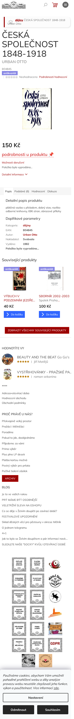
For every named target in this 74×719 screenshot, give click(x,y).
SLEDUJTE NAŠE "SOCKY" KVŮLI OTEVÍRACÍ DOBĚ (33, 544)
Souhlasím (52, 710)
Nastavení (35, 697)
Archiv (10, 478)
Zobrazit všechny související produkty (37, 330)
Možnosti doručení (13, 162)
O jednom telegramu (14, 527)
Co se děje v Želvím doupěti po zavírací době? (29, 511)
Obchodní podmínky (14, 403)
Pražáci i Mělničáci (13, 426)
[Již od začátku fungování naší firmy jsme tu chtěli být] (19, 644)
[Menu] (65, 5)
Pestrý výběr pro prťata (16, 465)
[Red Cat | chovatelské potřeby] (55, 628)
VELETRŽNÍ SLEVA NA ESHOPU (21, 505)
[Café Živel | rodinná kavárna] (55, 564)
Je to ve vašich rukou (14, 494)
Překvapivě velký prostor (16, 421)
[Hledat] (45, 5)
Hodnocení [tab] (38, 191)
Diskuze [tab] (52, 191)
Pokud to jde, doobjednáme (18, 437)
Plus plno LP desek (13, 454)
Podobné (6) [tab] (21, 191)
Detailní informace (13, 174)
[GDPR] (55, 644)
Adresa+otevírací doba (15, 393)
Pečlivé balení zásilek (14, 471)
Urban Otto (30, 234)
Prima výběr (9, 449)
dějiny (27, 225)
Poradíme (7, 432)
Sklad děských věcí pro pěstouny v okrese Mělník (31, 522)
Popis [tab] (8, 191)
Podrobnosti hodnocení (53, 77)
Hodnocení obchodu (14, 398)
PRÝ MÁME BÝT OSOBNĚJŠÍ (19, 500)
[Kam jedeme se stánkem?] (28, 660)
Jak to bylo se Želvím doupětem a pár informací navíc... (35, 538)
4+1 (4, 533)
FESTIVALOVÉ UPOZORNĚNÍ (19, 516)
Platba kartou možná (14, 460)
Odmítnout (18, 710)
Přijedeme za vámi (13, 443)
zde (56, 688)
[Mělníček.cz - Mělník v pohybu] (55, 612)
